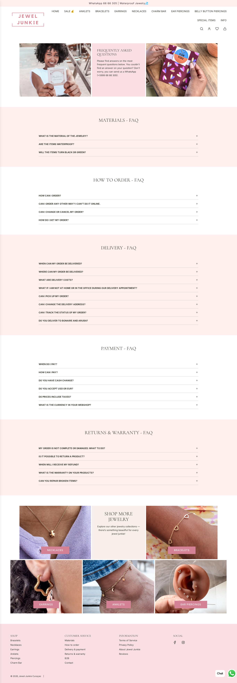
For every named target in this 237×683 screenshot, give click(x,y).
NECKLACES (55, 550)
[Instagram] (183, 642)
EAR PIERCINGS (191, 604)
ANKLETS (118, 604)
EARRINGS (46, 604)
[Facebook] (175, 642)
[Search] (201, 29)
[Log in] (209, 29)
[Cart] (225, 29)
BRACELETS (181, 550)
